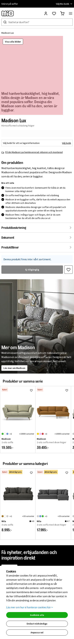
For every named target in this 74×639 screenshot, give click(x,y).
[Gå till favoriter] (54, 13)
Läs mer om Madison (14, 368)
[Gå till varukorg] (62, 13)
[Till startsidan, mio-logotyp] (7, 13)
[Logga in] (45, 13)
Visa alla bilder (13, 41)
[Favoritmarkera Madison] (31, 390)
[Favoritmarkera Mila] (31, 472)
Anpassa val (37, 632)
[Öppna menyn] (70, 13)
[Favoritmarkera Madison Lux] (68, 269)
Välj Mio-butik (62, 3)
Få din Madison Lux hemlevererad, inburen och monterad (34, 152)
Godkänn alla (37, 615)
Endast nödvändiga (37, 623)
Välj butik (66, 143)
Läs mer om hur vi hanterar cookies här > (29, 607)
